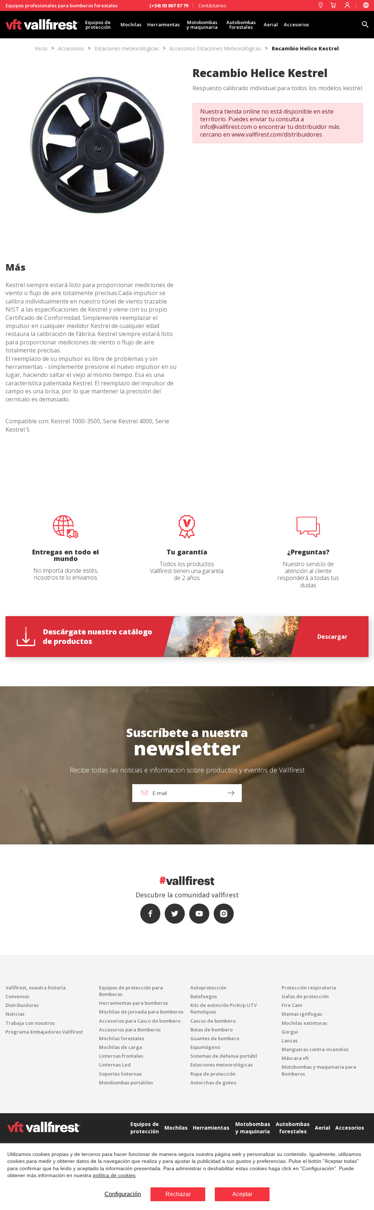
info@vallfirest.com (226, 127)
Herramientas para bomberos (133, 1003)
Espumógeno (205, 1047)
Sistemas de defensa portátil (223, 1056)
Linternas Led (115, 1064)
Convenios (17, 996)
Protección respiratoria (309, 987)
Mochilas (131, 24)
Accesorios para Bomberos (130, 1029)
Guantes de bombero (214, 1038)
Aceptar (242, 1194)
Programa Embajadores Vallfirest (44, 1031)
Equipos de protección (98, 24)
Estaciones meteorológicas (127, 48)
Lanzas (290, 1040)
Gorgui (290, 1031)
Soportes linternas (120, 1073)
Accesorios (296, 24)
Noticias (14, 1014)
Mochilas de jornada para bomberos (141, 1011)
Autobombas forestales (241, 24)
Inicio (41, 48)
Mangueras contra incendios (315, 1049)
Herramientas (163, 24)
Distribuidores (22, 1005)
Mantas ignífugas (302, 1014)
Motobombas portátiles (126, 1082)
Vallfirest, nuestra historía (35, 987)
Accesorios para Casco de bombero (139, 1021)
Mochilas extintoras (304, 1023)
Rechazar (178, 1194)
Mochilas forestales (121, 1038)
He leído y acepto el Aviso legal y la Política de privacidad (149, 676)
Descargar (332, 637)
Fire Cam (292, 1005)
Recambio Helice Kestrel (305, 48)
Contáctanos (212, 5)
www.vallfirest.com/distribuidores (277, 134)
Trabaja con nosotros (30, 1023)
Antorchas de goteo (213, 1082)
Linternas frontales (121, 1056)
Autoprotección (208, 987)
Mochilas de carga (120, 1047)
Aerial (271, 24)
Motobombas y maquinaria (202, 24)
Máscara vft (295, 1058)
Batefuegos (203, 996)
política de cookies (114, 1175)
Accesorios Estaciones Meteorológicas (215, 48)
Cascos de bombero (213, 1021)
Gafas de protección (305, 996)
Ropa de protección (213, 1073)
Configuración (122, 1194)
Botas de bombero (211, 1029)
